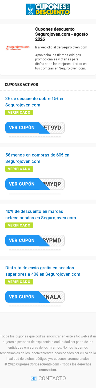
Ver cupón (22, 127)
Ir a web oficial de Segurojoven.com (61, 47)
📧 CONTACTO (48, 378)
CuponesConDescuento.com (37, 364)
